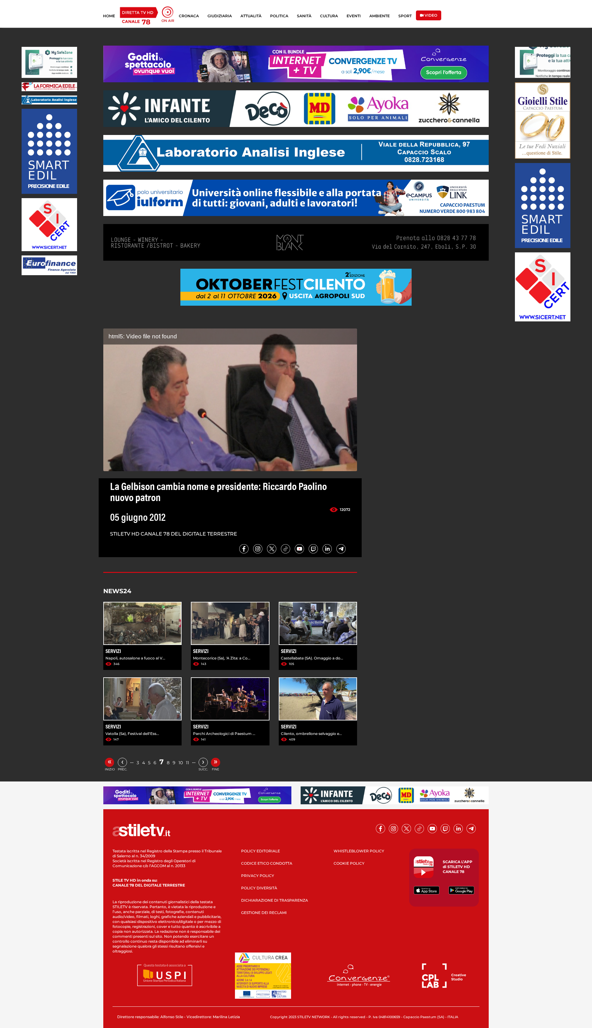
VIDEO (430, 15)
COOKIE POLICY (349, 863)
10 (181, 762)
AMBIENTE (379, 16)
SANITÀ (304, 16)
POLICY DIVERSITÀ (259, 888)
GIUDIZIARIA (220, 16)
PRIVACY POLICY (257, 875)
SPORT (405, 16)
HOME (109, 16)
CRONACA (189, 16)
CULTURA (329, 16)
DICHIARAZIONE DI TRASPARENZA (274, 900)
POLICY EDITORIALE (260, 851)
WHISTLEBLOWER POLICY (359, 851)
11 (187, 762)
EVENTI (354, 16)
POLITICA (279, 16)
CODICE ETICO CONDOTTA (266, 863)
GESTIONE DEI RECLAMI (264, 912)
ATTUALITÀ (250, 16)
